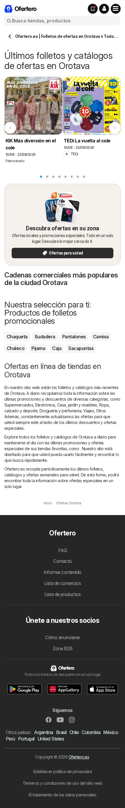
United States (51, 739)
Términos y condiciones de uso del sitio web (62, 783)
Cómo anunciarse (62, 637)
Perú (10, 739)
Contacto (62, 561)
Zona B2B (63, 648)
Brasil (61, 732)
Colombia (91, 732)
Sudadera (45, 337)
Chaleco (15, 348)
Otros (101, 410)
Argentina (43, 732)
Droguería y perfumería (60, 410)
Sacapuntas (81, 348)
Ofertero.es (79, 756)
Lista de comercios (62, 583)
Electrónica (45, 404)
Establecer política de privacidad (62, 771)
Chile (74, 732)
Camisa (101, 337)
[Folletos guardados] (93, 9)
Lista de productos (62, 594)
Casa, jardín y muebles (77, 404)
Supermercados (18, 404)
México (110, 732)
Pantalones (74, 337)
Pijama (38, 348)
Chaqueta (17, 337)
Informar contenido (62, 572)
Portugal (26, 739)
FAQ (62, 550)
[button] (104, 9)
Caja (56, 348)
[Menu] (116, 9)
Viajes (88, 410)
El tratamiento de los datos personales (63, 794)
